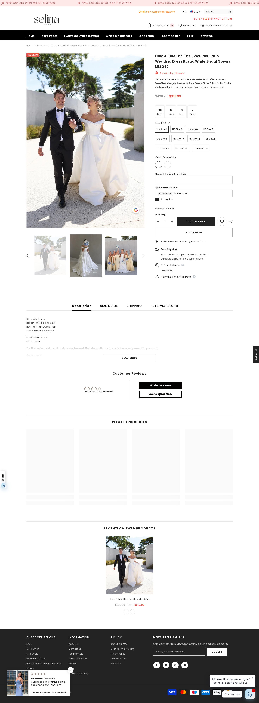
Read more (129, 358)
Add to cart (195, 221)
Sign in (204, 25)
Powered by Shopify (60, 692)
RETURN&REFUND (164, 306)
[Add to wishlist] (222, 221)
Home (29, 45)
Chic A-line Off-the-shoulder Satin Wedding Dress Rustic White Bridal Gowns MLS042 (129, 599)
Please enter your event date (170, 173)
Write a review (160, 385)
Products (42, 45)
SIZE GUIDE (109, 306)
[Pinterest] (175, 665)
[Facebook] (156, 665)
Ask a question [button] (160, 394)
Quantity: (160, 214)
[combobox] (215, 11)
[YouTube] (184, 665)
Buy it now (194, 232)
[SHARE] (229, 221)
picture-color (126, 611)
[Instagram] (166, 665)
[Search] (218, 11)
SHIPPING (134, 306)
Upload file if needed (166, 187)
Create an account (222, 25)
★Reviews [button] (256, 354)
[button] (27, 255)
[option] (85, 140)
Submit (217, 651)
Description (81, 306)
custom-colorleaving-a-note (132, 611)
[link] (50, 497)
